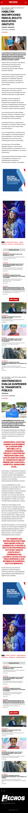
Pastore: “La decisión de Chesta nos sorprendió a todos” (12, 255)
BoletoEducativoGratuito (11, 242)
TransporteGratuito (19, 244)
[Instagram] (4, 791)
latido (18, 810)
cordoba (21, 242)
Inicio (3, 7)
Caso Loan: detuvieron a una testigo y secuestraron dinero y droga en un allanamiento (13, 265)
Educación (7, 7)
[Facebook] (2, 791)
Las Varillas (6, 273)
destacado (4, 244)
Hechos (5, 32)
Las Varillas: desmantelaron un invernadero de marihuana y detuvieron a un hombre (14, 276)
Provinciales (11, 27)
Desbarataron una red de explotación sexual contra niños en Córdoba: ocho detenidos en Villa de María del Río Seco (13, 288)
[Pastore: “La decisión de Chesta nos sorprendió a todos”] (14, 308)
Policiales (5, 262)
